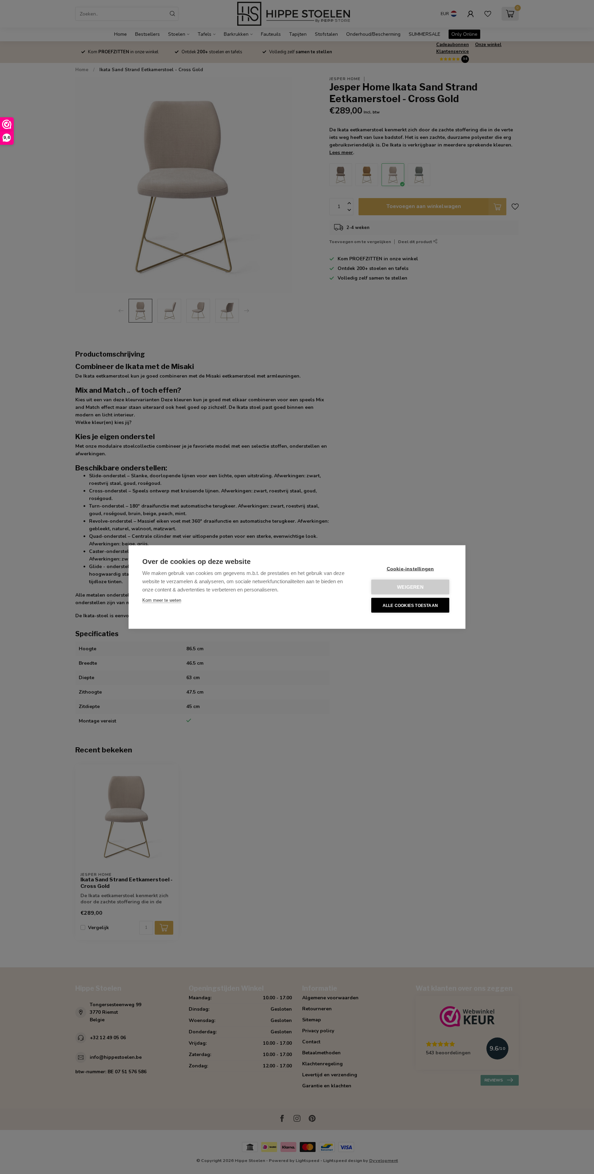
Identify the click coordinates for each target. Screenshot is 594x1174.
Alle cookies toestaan (410, 605)
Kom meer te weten (161, 600)
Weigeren (410, 587)
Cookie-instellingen (410, 569)
